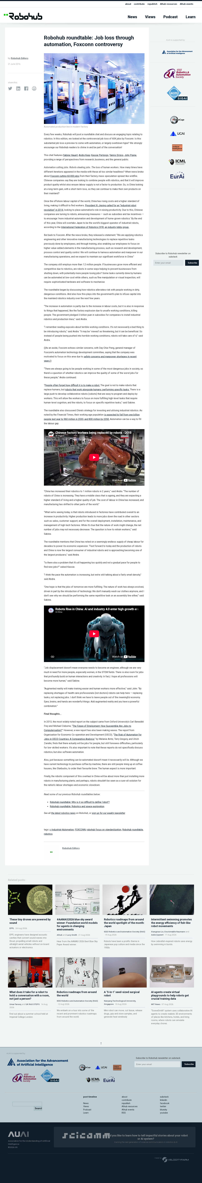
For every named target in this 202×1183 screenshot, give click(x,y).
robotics (48, 834)
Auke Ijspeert (157, 935)
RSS (124, 1113)
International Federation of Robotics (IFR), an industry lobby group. (95, 227)
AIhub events (186, 4)
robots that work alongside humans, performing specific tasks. (97, 389)
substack (164, 1097)
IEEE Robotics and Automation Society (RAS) (124, 931)
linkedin (163, 1100)
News (132, 17)
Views (150, 17)
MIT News (155, 1004)
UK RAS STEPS (33, 1004)
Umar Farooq (15, 1004)
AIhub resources (168, 4)
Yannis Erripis (116, 155)
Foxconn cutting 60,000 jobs (64, 176)
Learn (190, 17)
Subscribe (192, 263)
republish (152, 4)
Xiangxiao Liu (157, 931)
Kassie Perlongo (99, 155)
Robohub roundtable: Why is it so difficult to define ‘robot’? (80, 802)
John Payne (130, 155)
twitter (163, 1106)
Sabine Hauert (70, 155)
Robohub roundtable (132, 829)
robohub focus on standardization (104, 829)
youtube (164, 1113)
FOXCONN (80, 829)
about (128, 4)
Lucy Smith (72, 935)
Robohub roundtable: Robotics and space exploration (77, 806)
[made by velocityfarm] (172, 1159)
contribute (139, 4)
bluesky (163, 1109)
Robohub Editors (19, 58)
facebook (164, 1103)
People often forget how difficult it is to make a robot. (72, 385)
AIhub (59, 935)
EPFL (11, 928)
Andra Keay (84, 155)
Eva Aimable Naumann (174, 931)
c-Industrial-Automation (62, 829)
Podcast (170, 17)
